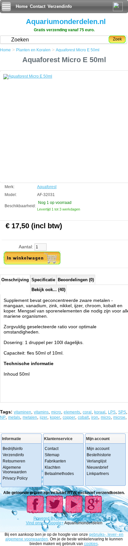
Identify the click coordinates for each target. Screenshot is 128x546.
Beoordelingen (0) (76, 279)
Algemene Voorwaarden (15, 469)
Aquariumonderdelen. (75, 518)
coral (87, 412)
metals (14, 417)
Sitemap (52, 455)
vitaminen (22, 412)
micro (56, 412)
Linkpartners (98, 473)
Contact (37, 6)
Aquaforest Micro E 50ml (77, 50)
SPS (122, 412)
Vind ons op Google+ (45, 523)
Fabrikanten (55, 461)
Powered (42, 518)
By (53, 518)
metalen (30, 417)
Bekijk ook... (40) (48, 289)
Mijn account (98, 448)
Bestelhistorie (99, 455)
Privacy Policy (15, 478)
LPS (112, 412)
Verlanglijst (96, 461)
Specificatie (43, 279)
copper (69, 417)
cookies (91, 543)
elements (72, 412)
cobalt (83, 417)
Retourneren (14, 461)
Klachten (52, 467)
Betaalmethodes (59, 473)
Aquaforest (46, 187)
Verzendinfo (60, 6)
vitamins (41, 412)
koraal (99, 412)
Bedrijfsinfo (13, 448)
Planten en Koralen (33, 50)
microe (119, 417)
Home (22, 6)
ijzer (43, 417)
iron (94, 417)
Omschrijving (15, 279)
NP (3, 417)
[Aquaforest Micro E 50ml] (52, 123)
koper (55, 417)
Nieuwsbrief (97, 467)
